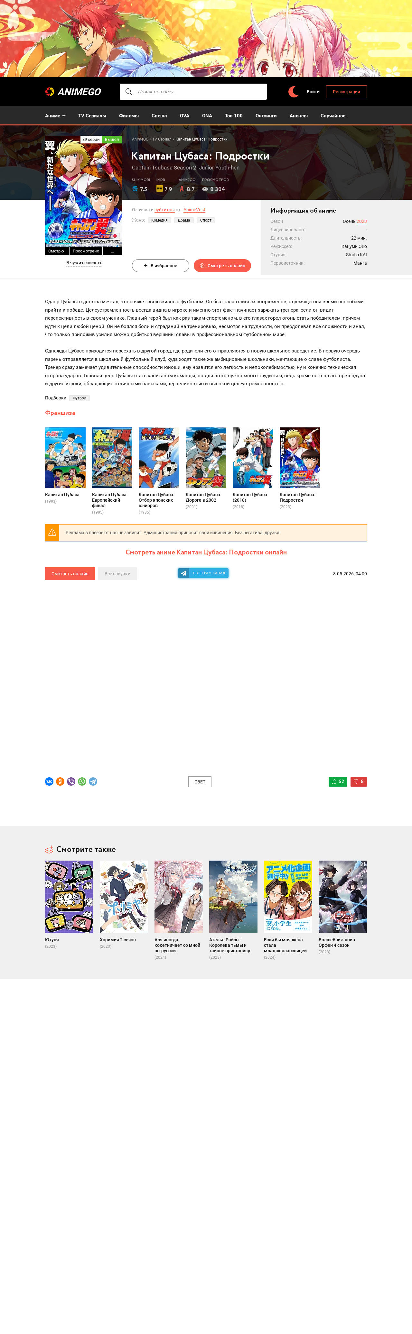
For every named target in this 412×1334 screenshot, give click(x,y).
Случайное (333, 116)
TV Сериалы (92, 116)
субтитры (164, 209)
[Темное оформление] (293, 91)
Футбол (79, 398)
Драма (184, 220)
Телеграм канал (208, 573)
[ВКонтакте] (49, 781)
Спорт (205, 220)
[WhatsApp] (82, 781)
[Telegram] (93, 781)
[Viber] (71, 781)
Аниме (52, 116)
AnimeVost (194, 209)
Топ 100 (234, 116)
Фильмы (129, 116)
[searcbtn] (129, 91)
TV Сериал (162, 139)
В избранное (164, 265)
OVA (184, 116)
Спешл (159, 116)
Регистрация (346, 91)
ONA (207, 116)
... (112, 251)
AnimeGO (78, 91)
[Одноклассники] (60, 781)
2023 (362, 221)
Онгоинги (266, 116)
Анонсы (299, 116)
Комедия (159, 220)
